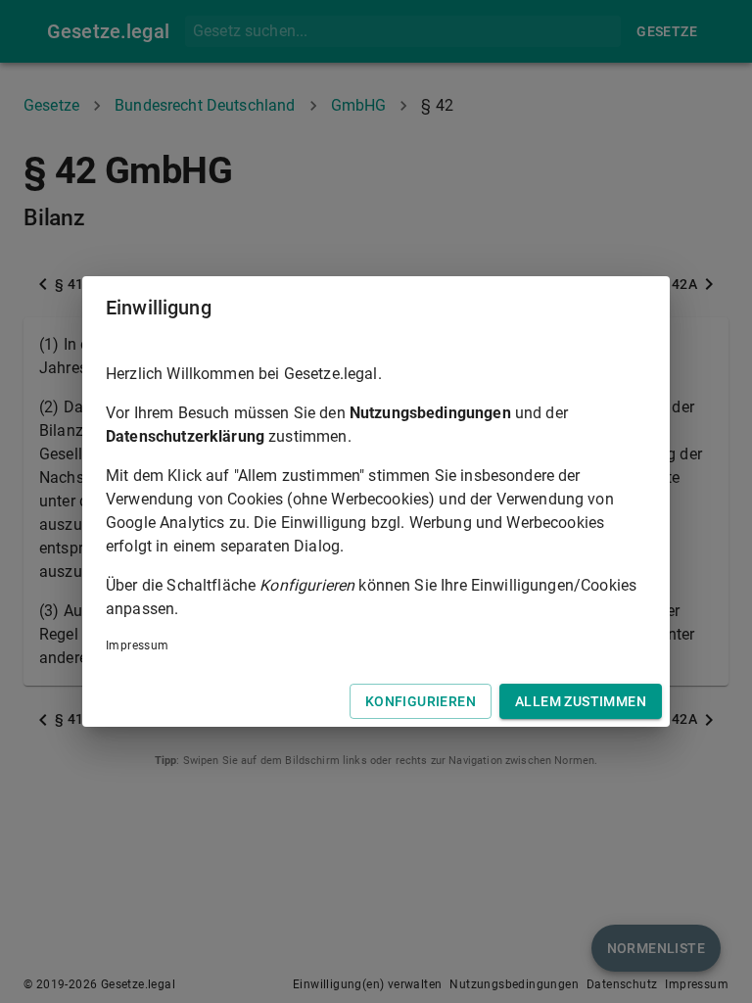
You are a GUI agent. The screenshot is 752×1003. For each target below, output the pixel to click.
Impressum (137, 645)
